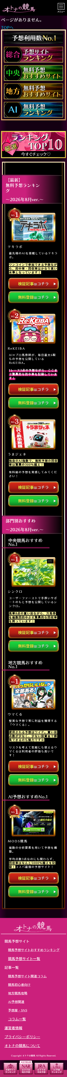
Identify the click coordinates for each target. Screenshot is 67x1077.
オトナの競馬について (22, 1045)
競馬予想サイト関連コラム (27, 976)
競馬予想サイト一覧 (24, 958)
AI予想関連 (16, 1001)
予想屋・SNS (17, 1010)
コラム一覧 (17, 1019)
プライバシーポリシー (22, 1036)
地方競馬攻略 (17, 993)
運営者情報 (13, 1028)
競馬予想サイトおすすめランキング (33, 950)
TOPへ (7, 27)
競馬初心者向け (19, 984)
